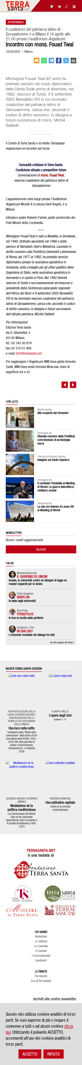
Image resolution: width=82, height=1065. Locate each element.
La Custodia (41, 946)
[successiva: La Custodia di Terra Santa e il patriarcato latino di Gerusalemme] (73, 385)
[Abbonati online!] (58, 6)
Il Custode (41, 951)
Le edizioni (41, 941)
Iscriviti (41, 549)
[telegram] (51, 62)
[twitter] (66, 62)
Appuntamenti (16, 22)
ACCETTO (29, 1054)
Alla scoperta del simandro (52, 413)
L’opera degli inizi (60, 715)
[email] (36, 62)
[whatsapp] (44, 62)
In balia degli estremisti (22, 601)
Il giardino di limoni (32, 576)
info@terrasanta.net (29, 353)
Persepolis (25, 614)
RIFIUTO (53, 1054)
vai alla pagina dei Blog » (62, 642)
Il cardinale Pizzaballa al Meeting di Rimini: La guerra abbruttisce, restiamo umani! (56, 486)
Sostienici (41, 960)
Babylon (23, 597)
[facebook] (59, 62)
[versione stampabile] (73, 62)
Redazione (41, 936)
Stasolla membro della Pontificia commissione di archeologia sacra (56, 439)
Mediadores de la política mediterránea (22, 807)
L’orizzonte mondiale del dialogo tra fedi (32, 635)
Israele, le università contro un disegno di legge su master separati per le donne (38, 582)
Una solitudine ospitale (60, 802)
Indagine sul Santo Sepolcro (53, 460)
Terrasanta (41, 976)
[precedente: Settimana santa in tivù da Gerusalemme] (65, 385)
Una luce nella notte (22, 728)
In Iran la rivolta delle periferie (26, 618)
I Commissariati (41, 956)
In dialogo (25, 631)
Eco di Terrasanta (41, 981)
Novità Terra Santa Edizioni (24, 668)
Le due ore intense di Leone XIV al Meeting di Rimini (55, 508)
